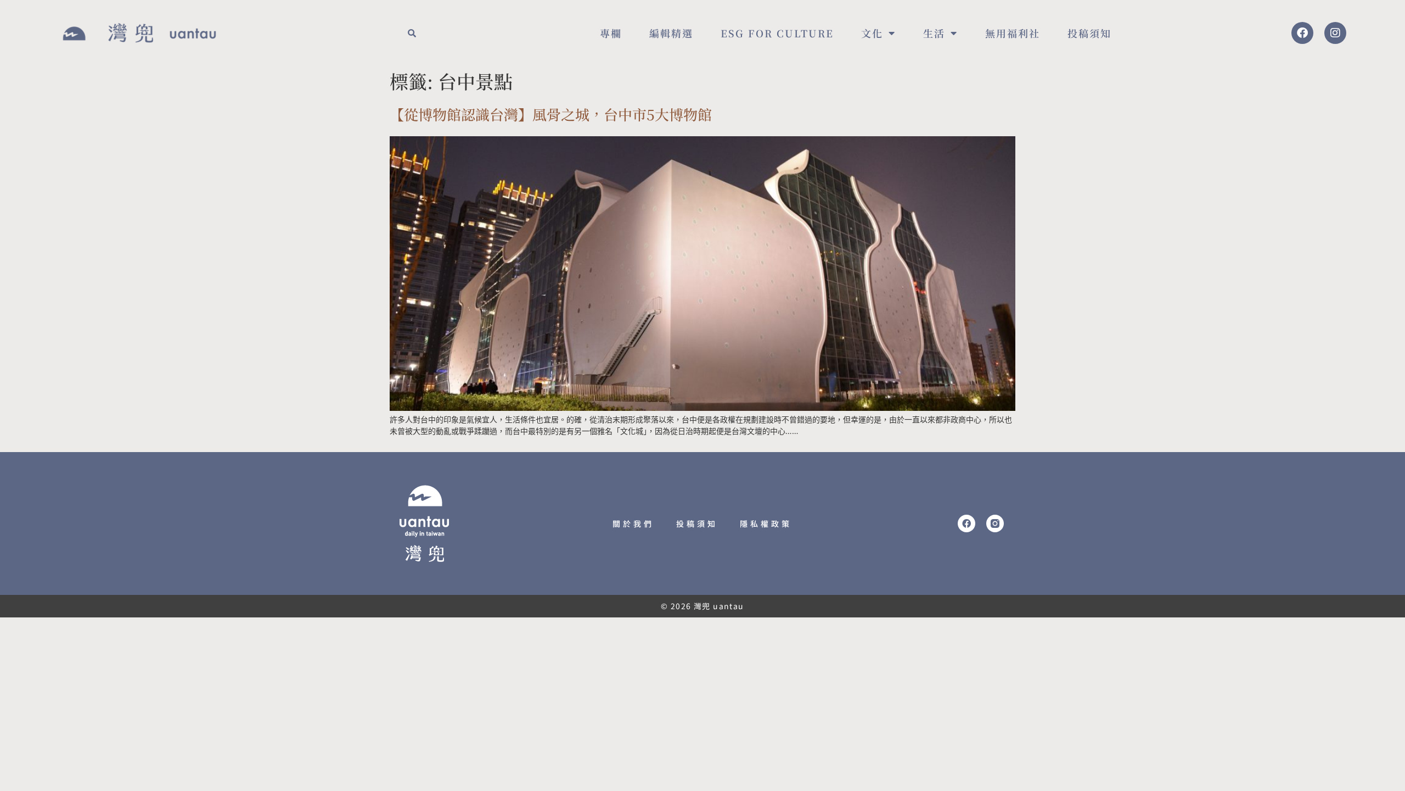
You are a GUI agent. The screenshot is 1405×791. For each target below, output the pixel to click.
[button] (411, 33)
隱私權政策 (766, 523)
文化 (872, 33)
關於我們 (633, 523)
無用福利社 (1012, 33)
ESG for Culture (777, 33)
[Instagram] (1335, 33)
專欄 (611, 33)
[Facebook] (1302, 33)
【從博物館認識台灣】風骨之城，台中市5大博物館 (551, 114)
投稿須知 (1089, 33)
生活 (934, 33)
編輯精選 (671, 33)
